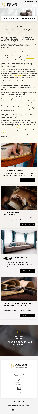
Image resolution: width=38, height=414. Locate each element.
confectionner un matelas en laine (15, 105)
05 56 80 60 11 (32, 2)
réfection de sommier (23, 126)
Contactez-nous (19, 351)
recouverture (19, 75)
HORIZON (17, 401)
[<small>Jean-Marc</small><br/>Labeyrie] (9, 5)
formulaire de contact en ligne (12, 133)
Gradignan (14, 18)
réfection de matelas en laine (10, 128)
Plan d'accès (19, 410)
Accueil (5, 18)
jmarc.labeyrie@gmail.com (19, 393)
